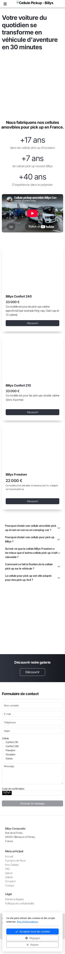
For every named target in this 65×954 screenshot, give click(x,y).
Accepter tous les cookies (35, 931)
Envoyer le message (32, 803)
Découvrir (32, 323)
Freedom (10, 750)
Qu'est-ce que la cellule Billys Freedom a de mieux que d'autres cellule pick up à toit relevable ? (31, 553)
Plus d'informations (27, 921)
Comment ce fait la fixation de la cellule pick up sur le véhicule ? (29, 566)
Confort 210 (12, 742)
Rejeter (34, 944)
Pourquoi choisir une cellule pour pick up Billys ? (29, 539)
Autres (9, 758)
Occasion (10, 754)
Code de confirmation (13, 788)
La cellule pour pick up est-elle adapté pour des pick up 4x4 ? (28, 577)
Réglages (34, 938)
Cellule (5, 738)
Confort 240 (12, 746)
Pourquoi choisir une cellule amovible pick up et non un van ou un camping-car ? (30, 527)
